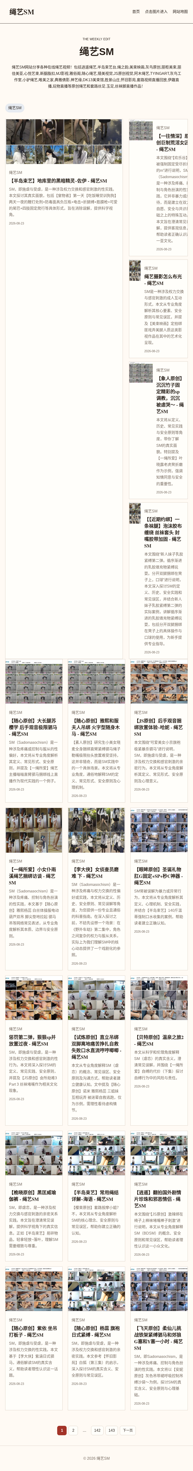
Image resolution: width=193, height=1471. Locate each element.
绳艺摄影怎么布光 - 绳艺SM (163, 280)
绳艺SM (21, 11)
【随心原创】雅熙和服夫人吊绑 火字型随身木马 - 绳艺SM (96, 727)
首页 (136, 12)
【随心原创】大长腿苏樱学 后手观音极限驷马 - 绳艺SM (33, 727)
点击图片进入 (156, 12)
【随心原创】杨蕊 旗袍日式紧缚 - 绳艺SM (96, 1331)
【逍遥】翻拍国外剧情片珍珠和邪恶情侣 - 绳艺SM (157, 1199)
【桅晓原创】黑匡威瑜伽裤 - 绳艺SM (32, 1196)
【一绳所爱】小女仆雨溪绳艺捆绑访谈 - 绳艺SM (32, 876)
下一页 (128, 1430)
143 (112, 1430)
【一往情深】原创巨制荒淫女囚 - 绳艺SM (172, 143)
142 (97, 1430)
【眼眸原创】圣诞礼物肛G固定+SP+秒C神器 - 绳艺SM (158, 876)
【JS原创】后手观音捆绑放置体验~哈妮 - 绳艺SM (158, 727)
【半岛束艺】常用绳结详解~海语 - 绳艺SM (95, 1196)
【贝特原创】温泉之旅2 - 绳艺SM (159, 1040)
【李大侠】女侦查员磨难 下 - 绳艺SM (95, 872)
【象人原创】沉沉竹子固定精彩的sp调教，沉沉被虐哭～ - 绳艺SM (170, 395)
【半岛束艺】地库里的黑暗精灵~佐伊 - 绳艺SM (58, 180)
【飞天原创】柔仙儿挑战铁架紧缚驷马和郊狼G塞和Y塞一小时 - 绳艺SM (158, 1338)
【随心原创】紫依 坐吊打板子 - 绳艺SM (33, 1331)
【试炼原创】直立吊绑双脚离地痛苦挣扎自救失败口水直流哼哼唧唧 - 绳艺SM (96, 1047)
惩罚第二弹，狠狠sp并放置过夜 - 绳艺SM (32, 1040)
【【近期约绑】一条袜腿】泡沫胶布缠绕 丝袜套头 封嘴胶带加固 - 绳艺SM (163, 532)
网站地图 (180, 12)
